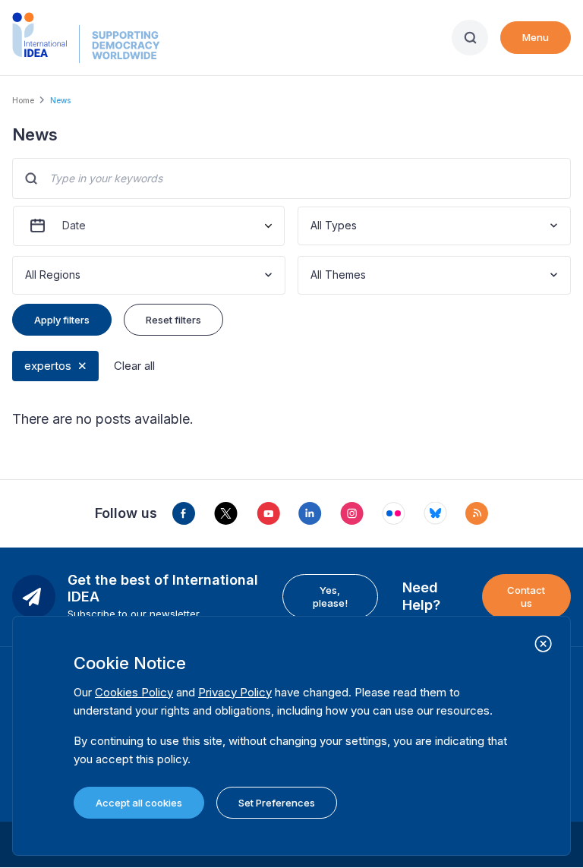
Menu (535, 37)
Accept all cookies (139, 803)
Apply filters (62, 320)
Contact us (526, 596)
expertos (47, 365)
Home (23, 100)
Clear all (134, 365)
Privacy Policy (235, 692)
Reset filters (173, 320)
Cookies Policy (134, 692)
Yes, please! (330, 596)
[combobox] (312, 225)
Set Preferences (276, 803)
